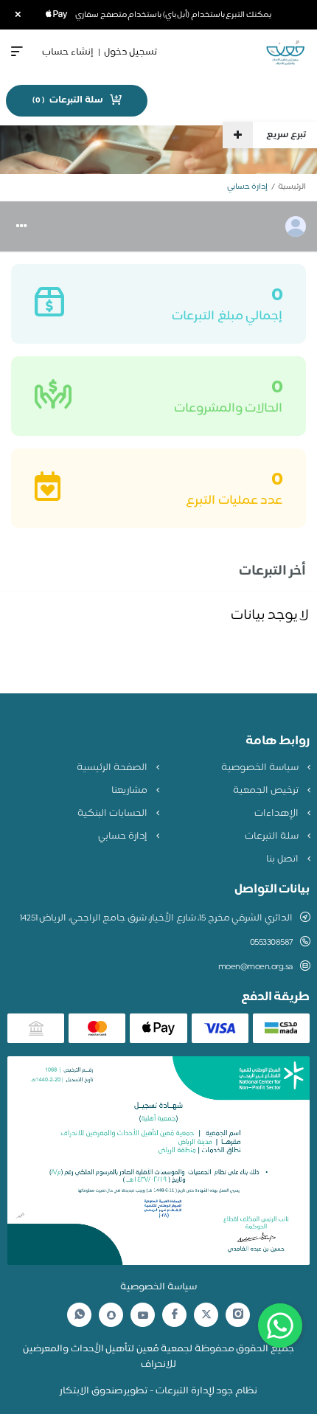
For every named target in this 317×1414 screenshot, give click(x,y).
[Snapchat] (111, 1315)
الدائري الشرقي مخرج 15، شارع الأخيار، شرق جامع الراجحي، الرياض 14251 (156, 918)
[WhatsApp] (79, 1314)
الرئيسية (292, 187)
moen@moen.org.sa (255, 967)
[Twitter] (206, 1314)
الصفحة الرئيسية (113, 768)
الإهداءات (277, 813)
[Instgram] (238, 1314)
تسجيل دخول (130, 52)
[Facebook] (175, 1314)
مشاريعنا (130, 791)
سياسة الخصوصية (260, 768)
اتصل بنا (283, 859)
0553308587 (271, 943)
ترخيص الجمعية (266, 791)
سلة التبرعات (272, 836)
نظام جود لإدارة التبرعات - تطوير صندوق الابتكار (158, 1391)
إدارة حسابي (123, 836)
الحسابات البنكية (113, 813)
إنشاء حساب (68, 52)
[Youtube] (143, 1315)
